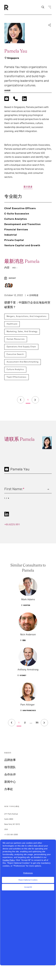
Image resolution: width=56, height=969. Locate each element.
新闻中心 (10, 781)
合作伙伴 (10, 774)
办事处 (8, 789)
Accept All (28, 887)
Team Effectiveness (16, 377)
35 (37, 722)
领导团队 (10, 767)
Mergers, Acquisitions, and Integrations (27, 316)
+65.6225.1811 (12, 524)
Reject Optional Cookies (28, 880)
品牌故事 (10, 760)
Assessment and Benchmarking (22, 362)
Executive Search (15, 354)
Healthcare (12, 324)
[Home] (11, 7)
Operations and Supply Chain (21, 347)
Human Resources (16, 339)
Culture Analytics (15, 369)
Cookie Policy (9, 860)
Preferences (28, 873)
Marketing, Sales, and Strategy (22, 331)
